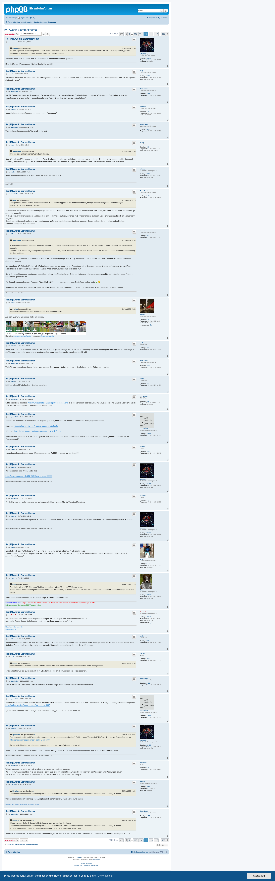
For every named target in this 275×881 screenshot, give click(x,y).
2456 (148, 93)
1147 (148, 451)
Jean (142, 590)
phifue (142, 343)
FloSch (142, 314)
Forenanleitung (10, 629)
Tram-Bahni (144, 89)
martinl (15, 48)
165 (148, 401)
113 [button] (135, 34)
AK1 (141, 71)
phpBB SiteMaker (86, 863)
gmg (141, 559)
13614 (149, 433)
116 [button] (151, 34)
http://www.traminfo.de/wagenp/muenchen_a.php (48, 403)
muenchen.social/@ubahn (22, 336)
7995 (148, 174)
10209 (149, 617)
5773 (148, 563)
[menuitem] (23, 18)
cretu (142, 142)
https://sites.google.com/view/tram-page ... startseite (36, 426)
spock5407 (144, 429)
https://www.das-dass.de (14, 627)
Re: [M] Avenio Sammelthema (22, 38)
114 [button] (140, 34)
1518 (148, 658)
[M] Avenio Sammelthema (20, 29)
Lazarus (143, 53)
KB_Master (144, 396)
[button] (121, 34)
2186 (148, 76)
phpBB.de (96, 859)
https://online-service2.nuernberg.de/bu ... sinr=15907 (27, 705)
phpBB (79, 857)
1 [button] (129, 34)
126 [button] (163, 34)
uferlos (142, 169)
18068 (149, 595)
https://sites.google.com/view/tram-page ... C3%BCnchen (38, 431)
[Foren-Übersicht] (17, 9)
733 (148, 348)
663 (148, 147)
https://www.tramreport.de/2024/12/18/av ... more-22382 (28, 476)
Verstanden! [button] (259, 876)
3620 (148, 235)
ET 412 (142, 654)
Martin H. (143, 612)
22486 (149, 58)
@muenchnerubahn (47, 336)
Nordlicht (143, 495)
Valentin (143, 231)
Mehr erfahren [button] (105, 876)
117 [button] (156, 34)
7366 (148, 111)
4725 (148, 319)
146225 (142, 782)
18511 (149, 786)
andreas (143, 106)
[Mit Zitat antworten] (134, 39)
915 (148, 500)
